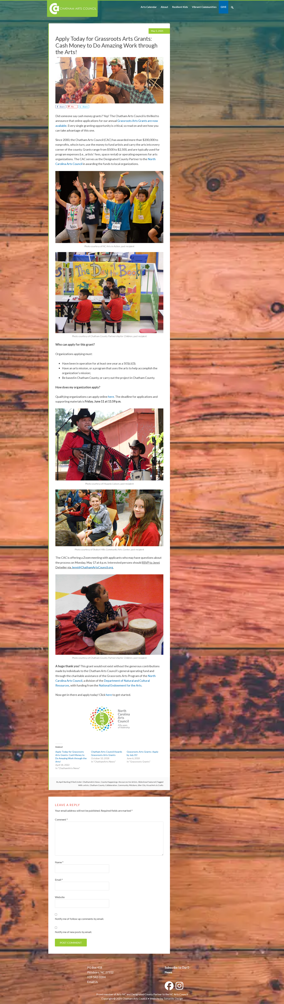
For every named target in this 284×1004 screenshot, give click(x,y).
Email (59, 879)
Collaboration (111, 785)
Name (59, 862)
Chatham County (97, 785)
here (111, 396)
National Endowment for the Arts (120, 685)
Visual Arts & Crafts (154, 785)
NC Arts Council (178, 994)
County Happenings (109, 782)
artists (86, 785)
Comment (61, 819)
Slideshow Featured (147, 782)
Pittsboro (133, 785)
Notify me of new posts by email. (73, 931)
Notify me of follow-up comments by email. (79, 918)
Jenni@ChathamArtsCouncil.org (92, 567)
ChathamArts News (91, 782)
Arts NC (121, 994)
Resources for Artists (128, 782)
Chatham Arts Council (72, 8)
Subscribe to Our (176, 967)
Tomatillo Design (173, 998)
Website (60, 897)
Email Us (92, 982)
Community (123, 785)
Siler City (141, 785)
